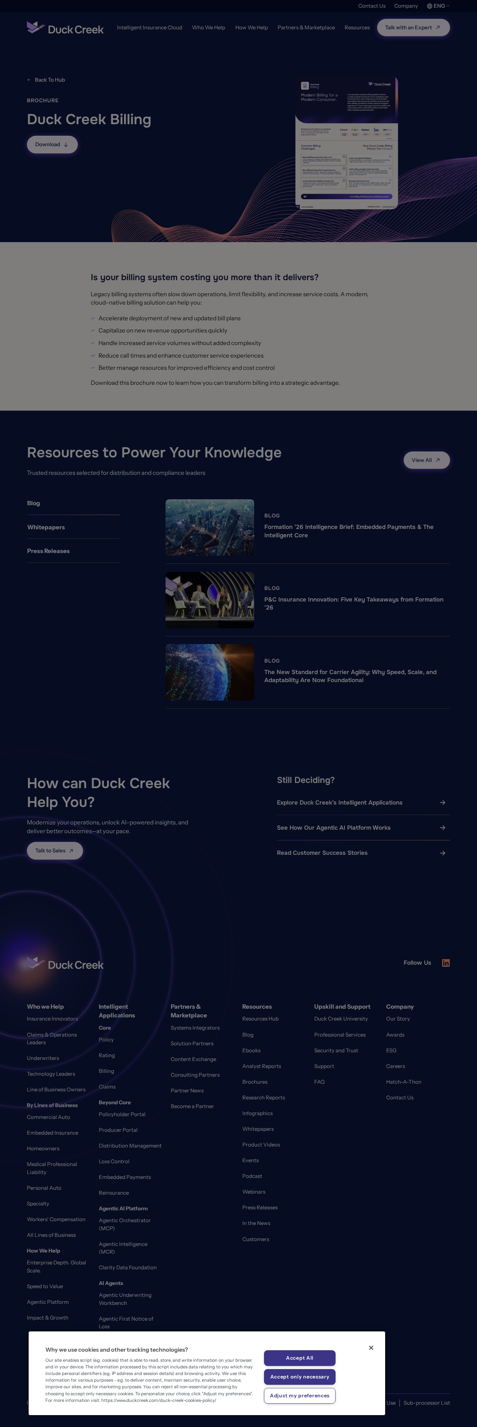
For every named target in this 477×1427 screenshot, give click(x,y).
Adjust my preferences (300, 1395)
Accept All (300, 1358)
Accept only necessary (300, 1377)
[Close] (371, 1347)
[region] (207, 1373)
